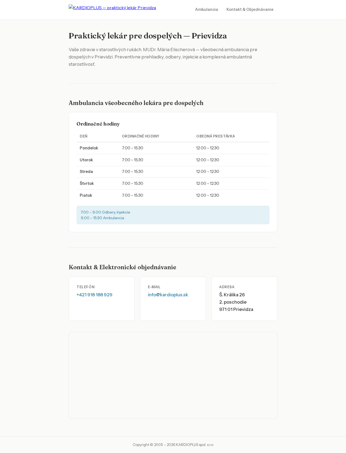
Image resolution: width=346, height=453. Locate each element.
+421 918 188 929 (94, 294)
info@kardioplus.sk (168, 294)
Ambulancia (206, 9)
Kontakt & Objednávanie (250, 9)
